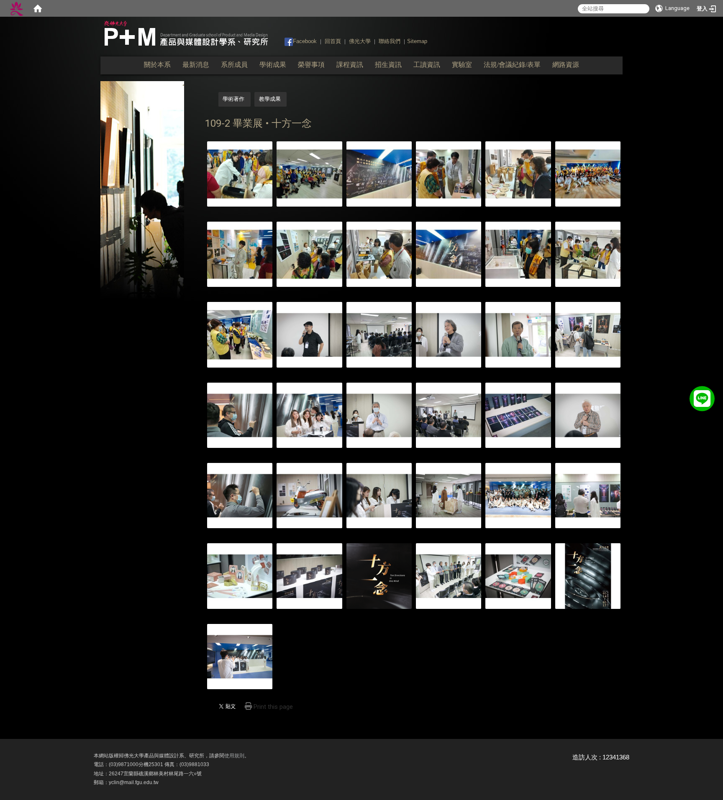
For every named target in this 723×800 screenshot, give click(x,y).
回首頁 (333, 41)
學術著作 (233, 99)
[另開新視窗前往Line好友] (702, 397)
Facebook (305, 41)
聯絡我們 (389, 41)
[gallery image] (239, 173)
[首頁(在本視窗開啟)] (37, 8)
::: (280, 41)
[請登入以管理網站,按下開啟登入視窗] (16, 8)
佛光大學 (360, 41)
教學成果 (270, 99)
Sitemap (417, 41)
